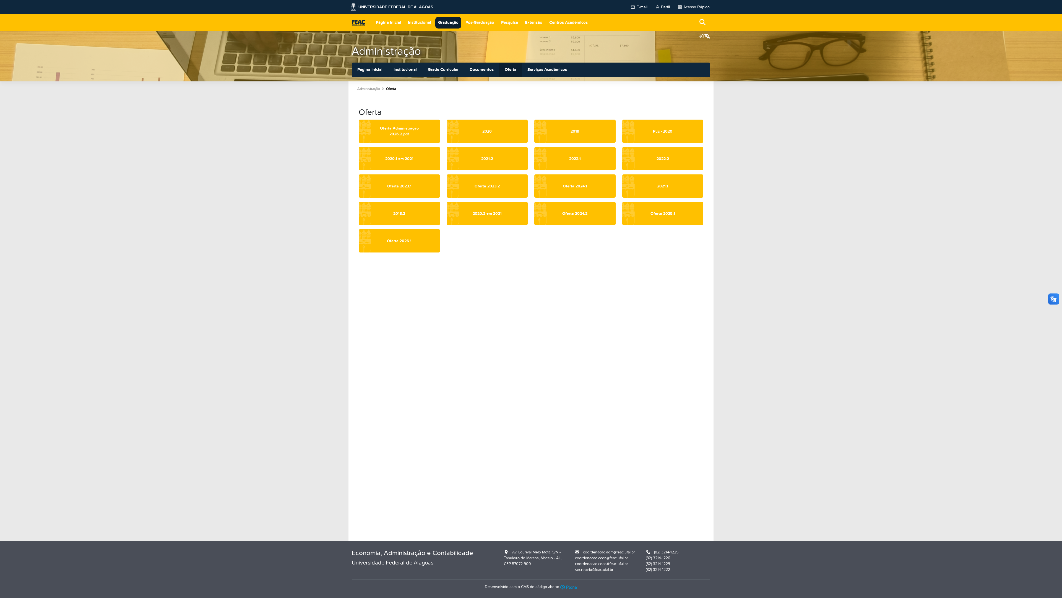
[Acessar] (701, 36)
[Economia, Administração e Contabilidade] (358, 22)
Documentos (482, 69)
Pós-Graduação (479, 22)
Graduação (448, 22)
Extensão (533, 22)
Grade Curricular (443, 69)
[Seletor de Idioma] (707, 36)
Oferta (510, 69)
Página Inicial (388, 22)
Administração (386, 51)
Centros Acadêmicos (568, 22)
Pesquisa (509, 22)
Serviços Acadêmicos (547, 69)
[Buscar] (702, 22)
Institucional (419, 22)
